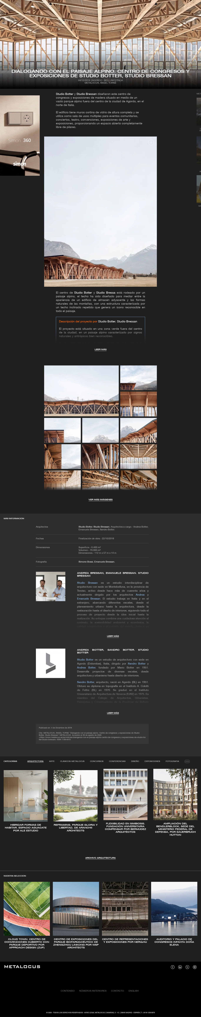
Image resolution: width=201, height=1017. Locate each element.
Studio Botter (64, 94)
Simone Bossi (86, 562)
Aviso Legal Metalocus (94, 1012)
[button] (8, 814)
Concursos (96, 761)
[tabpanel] (100, 814)
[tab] (35, 761)
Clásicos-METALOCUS (72, 761)
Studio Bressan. (102, 527)
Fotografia (172, 761)
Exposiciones (152, 761)
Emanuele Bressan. (104, 562)
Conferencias (117, 761)
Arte (52, 761)
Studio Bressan (87, 94)
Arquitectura (35, 761)
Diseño (135, 761)
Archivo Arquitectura (100, 858)
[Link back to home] (22, 967)
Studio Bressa (105, 293)
